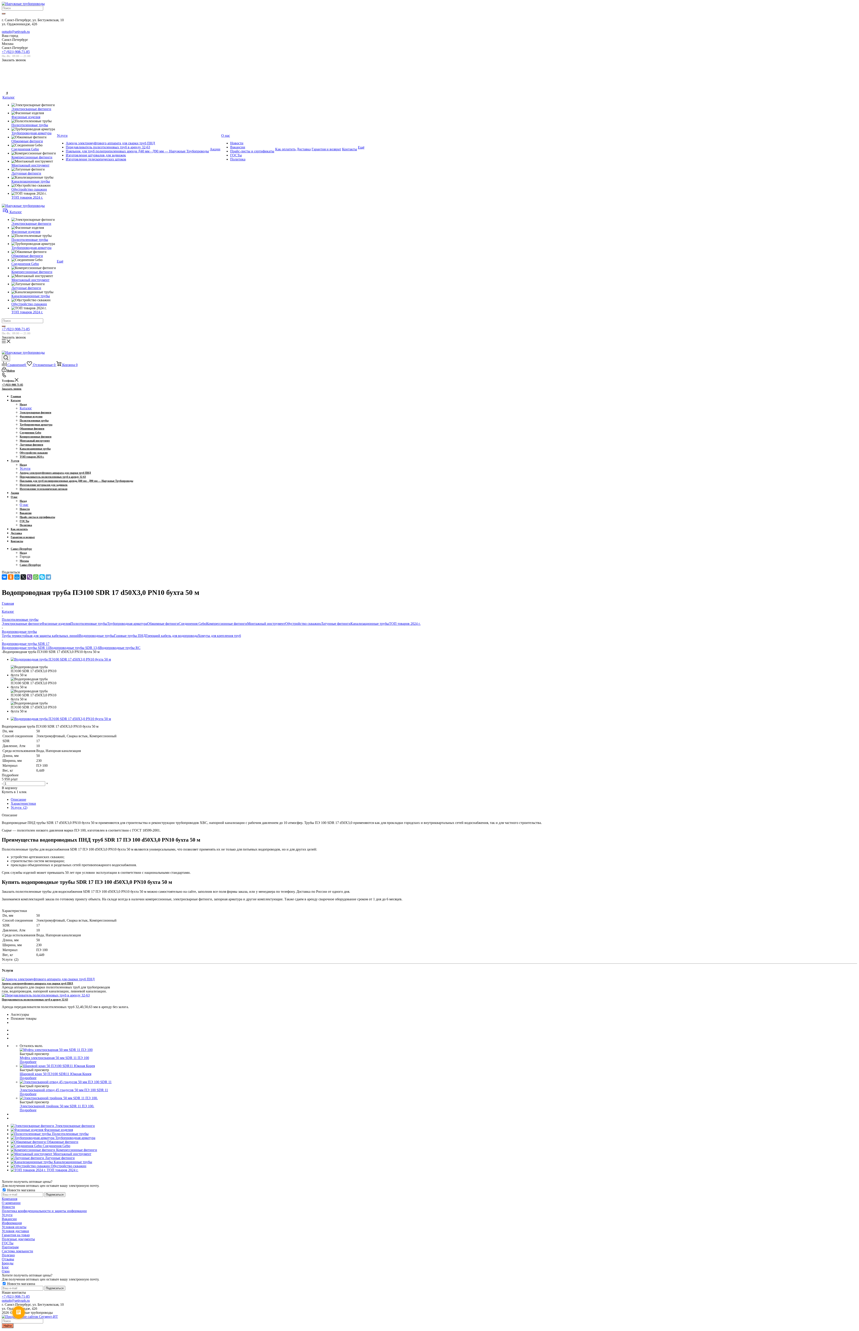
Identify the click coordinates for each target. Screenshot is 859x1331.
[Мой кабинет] (4, 78)
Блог (5, 1267)
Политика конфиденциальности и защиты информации (44, 1211)
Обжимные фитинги (163, 623)
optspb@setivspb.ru (16, 32)
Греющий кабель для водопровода (172, 636)
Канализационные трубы (370, 623)
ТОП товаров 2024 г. (405, 623)
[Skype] (42, 577)
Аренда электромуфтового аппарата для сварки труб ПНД (37, 983)
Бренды (7, 1263)
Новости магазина (20, 1190)
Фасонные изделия (56, 623)
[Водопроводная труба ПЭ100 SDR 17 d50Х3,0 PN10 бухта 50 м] (61, 659)
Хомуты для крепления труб (219, 636)
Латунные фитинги (336, 623)
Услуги (25, 468)
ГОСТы (7, 1243)
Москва (24, 560)
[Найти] (3, 13)
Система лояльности (17, 1251)
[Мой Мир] (17, 577)
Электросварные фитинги (22, 623)
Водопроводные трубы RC (120, 648)
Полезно (8, 1255)
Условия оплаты (14, 1227)
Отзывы (8, 1259)
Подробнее (28, 1062)
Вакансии (9, 1219)
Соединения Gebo (192, 623)
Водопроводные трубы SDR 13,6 (74, 648)
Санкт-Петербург (30, 565)
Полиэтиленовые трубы (88, 623)
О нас (24, 505)
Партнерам (10, 1247)
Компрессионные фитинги (226, 623)
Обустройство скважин (303, 623)
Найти (8, 1325)
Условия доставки (15, 1231)
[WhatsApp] (35, 577)
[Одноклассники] (10, 577)
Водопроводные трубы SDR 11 (25, 648)
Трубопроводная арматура (127, 623)
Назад (23, 404)
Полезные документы (18, 1239)
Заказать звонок (11, 388)
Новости (8, 1207)
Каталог (26, 408)
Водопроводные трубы (96, 636)
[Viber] (29, 577)
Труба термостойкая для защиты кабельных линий (40, 636)
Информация (12, 1223)
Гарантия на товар (16, 1235)
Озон (6, 1271)
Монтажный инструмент (266, 623)
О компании (11, 1203)
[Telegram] (48, 577)
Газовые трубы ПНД (130, 636)
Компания (9, 1199)
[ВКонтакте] (4, 577)
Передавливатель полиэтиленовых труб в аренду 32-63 (35, 999)
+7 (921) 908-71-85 (16, 52)
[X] (23, 577)
